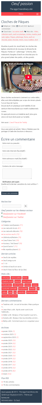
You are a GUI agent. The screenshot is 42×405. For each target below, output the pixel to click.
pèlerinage (19, 37)
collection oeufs (7, 34)
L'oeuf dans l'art (9, 240)
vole (10, 292)
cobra (4, 292)
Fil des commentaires (11, 385)
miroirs (21, 40)
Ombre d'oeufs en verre (12, 267)
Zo (15, 292)
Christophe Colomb (9, 296)
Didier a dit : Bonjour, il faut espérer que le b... (20, 315)
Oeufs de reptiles (9, 257)
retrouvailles (16, 278)
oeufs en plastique (19, 34)
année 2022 (7, 349)
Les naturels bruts (10, 228)
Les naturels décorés (11, 231)
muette (34, 34)
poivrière (21, 292)
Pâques (12, 37)
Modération (6, 285)
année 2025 (7, 340)
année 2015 (7, 371)
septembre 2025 (9, 337)
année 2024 (7, 343)
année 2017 (7, 365)
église (7, 37)
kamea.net (5, 397)
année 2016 (7, 368)
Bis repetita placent (10, 249)
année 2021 (7, 352)
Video (36, 31)
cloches (28, 34)
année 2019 (7, 358)
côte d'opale (18, 285)
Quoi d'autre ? (8, 246)
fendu (25, 278)
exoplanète (23, 288)
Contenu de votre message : (13, 166)
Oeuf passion (22, 3)
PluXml (13, 395)
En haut (17, 400)
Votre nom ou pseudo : (11, 143)
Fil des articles (8, 382)
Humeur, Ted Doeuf (10, 243)
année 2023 (7, 346)
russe (26, 40)
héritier (32, 288)
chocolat (15, 40)
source (17, 281)
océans (27, 285)
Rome (26, 37)
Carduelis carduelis (9, 288)
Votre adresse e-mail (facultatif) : (14, 158)
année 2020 (7, 356)
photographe (32, 292)
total (5, 374)
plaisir (10, 40)
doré (36, 40)
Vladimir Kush (7, 281)
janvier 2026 (7, 331)
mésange (5, 278)
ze (38, 288)
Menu (21, 14)
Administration (7, 400)
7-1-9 (5, 263)
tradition (31, 40)
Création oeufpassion (11, 225)
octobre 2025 (8, 334)
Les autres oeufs (18, 31)
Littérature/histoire (10, 237)
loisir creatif (26, 281)
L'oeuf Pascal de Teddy (18, 122)
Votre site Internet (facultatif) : (14, 151)
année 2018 (7, 362)
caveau (35, 285)
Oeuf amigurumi (9, 260)
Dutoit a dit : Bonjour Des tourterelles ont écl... (20, 318)
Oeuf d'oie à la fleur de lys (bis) (15, 270)
